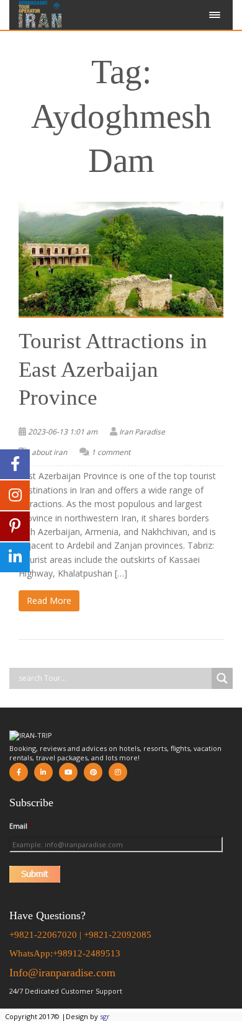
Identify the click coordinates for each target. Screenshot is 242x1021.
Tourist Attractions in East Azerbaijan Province (113, 369)
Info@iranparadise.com (62, 972)
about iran (49, 452)
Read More (49, 600)
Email (21, 826)
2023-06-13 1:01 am (62, 431)
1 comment (110, 452)
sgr (105, 1016)
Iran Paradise (142, 431)
